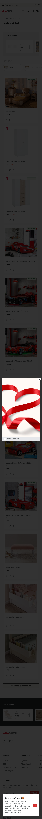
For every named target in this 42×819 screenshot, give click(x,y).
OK (35, 805)
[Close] (39, 379)
